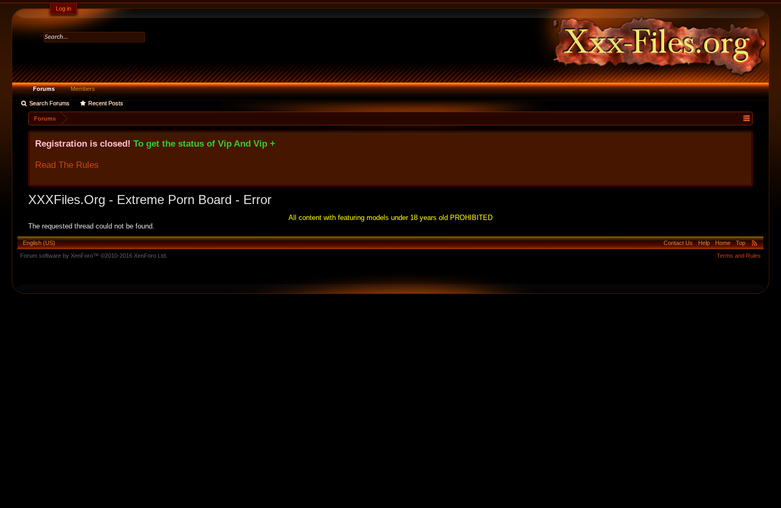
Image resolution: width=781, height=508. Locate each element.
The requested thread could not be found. (91, 226)
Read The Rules (67, 164)
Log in (63, 8)
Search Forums (49, 103)
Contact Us (678, 243)
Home (723, 243)
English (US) (39, 243)
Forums (44, 89)
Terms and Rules (739, 255)
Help (704, 243)
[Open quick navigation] (746, 118)
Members (83, 89)
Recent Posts (105, 103)
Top (740, 243)
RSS (754, 243)
